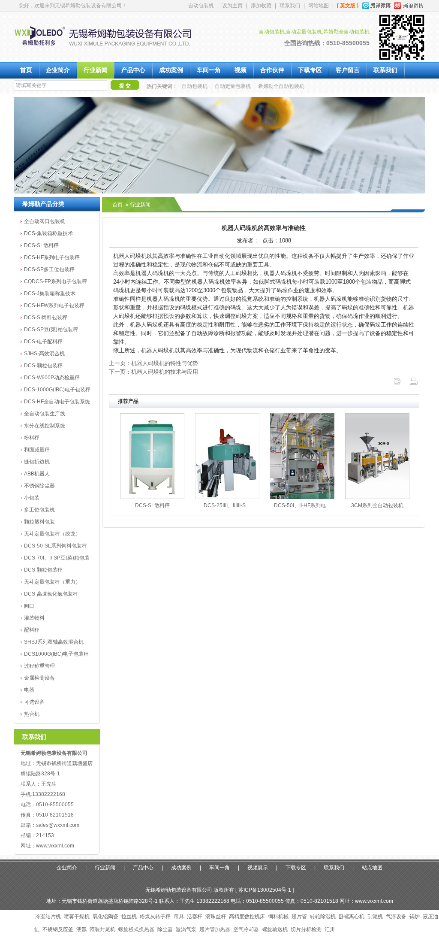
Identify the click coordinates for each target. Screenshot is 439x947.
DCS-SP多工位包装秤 (49, 269)
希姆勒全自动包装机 (281, 86)
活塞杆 (194, 917)
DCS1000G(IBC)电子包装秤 (56, 654)
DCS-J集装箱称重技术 (49, 293)
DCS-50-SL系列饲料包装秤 (55, 546)
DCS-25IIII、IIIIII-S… (227, 505)
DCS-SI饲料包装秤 (45, 318)
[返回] (397, 384)
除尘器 (165, 929)
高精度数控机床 (247, 917)
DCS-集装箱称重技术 (48, 233)
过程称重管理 (39, 666)
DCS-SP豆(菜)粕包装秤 (51, 330)
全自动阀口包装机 (44, 221)
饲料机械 (278, 917)
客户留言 (348, 70)
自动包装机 (201, 6)
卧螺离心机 (351, 917)
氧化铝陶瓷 (105, 917)
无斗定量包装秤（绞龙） (52, 534)
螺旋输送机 (275, 929)
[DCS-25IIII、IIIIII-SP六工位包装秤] (227, 497)
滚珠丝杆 (215, 917)
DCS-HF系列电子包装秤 (52, 257)
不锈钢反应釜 (57, 929)
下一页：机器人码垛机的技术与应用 (153, 372)
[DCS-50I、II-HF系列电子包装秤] (302, 497)
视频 (241, 70)
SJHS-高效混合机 (44, 354)
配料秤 (31, 630)
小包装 (31, 498)
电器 (29, 690)
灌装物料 (34, 618)
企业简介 (58, 70)
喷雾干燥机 (77, 917)
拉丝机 (129, 917)
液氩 (81, 929)
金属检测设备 (39, 678)
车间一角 (209, 70)
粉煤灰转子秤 (155, 917)
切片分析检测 (306, 929)
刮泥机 (375, 917)
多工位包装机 (39, 510)
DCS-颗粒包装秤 (43, 366)
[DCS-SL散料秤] (152, 497)
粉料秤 (31, 438)
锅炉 (414, 917)
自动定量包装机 (233, 86)
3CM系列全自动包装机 (377, 505)
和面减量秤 (37, 450)
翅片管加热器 (214, 929)
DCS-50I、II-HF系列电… (302, 505)
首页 (26, 70)
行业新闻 (96, 70)
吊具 (179, 917)
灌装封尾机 (102, 929)
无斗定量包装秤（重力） (52, 582)
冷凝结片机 (48, 917)
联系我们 (290, 6)
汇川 (330, 929)
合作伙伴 (272, 70)
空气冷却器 (246, 929)
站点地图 (372, 868)
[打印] (413, 384)
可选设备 (34, 702)
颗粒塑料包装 (39, 522)
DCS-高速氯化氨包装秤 (51, 594)
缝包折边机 (37, 462)
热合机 (31, 714)
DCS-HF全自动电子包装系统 (57, 402)
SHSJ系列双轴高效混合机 (54, 642)
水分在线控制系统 (44, 426)
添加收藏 (261, 6)
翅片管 (299, 917)
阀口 (29, 606)
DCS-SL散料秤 (41, 245)
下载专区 (310, 70)
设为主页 (232, 6)
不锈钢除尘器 (39, 486)
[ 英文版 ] (347, 6)
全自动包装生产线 (44, 414)
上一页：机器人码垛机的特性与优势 (153, 363)
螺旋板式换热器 (136, 929)
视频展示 (257, 868)
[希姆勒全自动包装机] (110, 52)
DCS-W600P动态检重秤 (52, 378)
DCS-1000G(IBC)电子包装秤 (57, 390)
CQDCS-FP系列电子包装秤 (55, 281)
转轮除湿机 (323, 917)
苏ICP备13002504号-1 (264, 890)
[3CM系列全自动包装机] (377, 497)
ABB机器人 (37, 474)
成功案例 (171, 70)
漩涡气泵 (186, 929)
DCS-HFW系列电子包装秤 (54, 306)
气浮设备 (396, 917)
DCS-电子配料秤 (43, 342)
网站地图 (318, 6)
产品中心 (133, 70)
